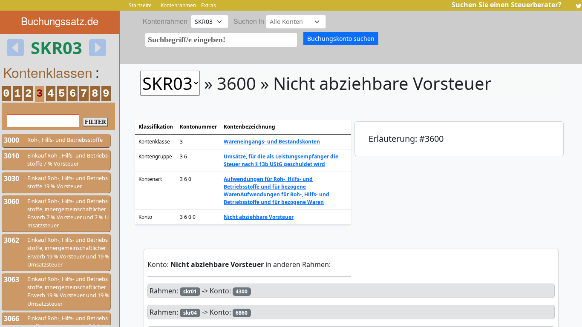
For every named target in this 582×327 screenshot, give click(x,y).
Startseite (140, 5)
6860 (242, 312)
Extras (208, 5)
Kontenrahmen (178, 5)
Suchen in (248, 21)
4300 (242, 291)
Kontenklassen (47, 72)
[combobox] (221, 40)
